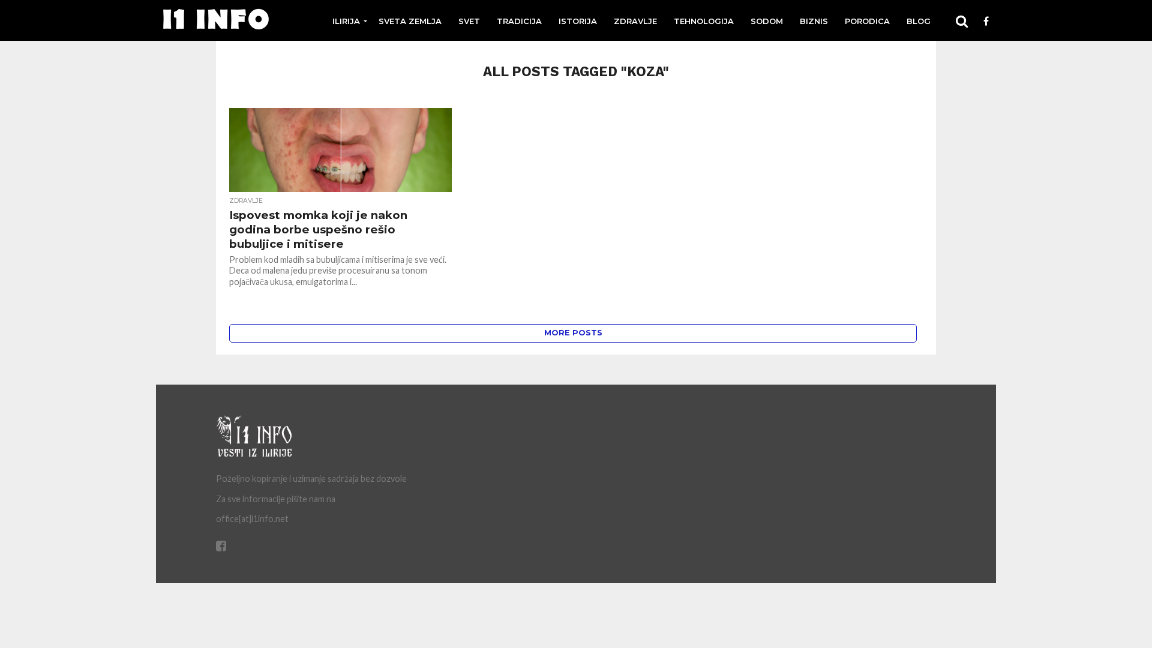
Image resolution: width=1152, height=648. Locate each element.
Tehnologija (704, 21)
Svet (469, 21)
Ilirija (346, 21)
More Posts (573, 332)
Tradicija (519, 21)
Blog (919, 21)
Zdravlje (635, 21)
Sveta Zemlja (410, 21)
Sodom (767, 21)
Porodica (867, 21)
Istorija (578, 21)
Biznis (814, 21)
